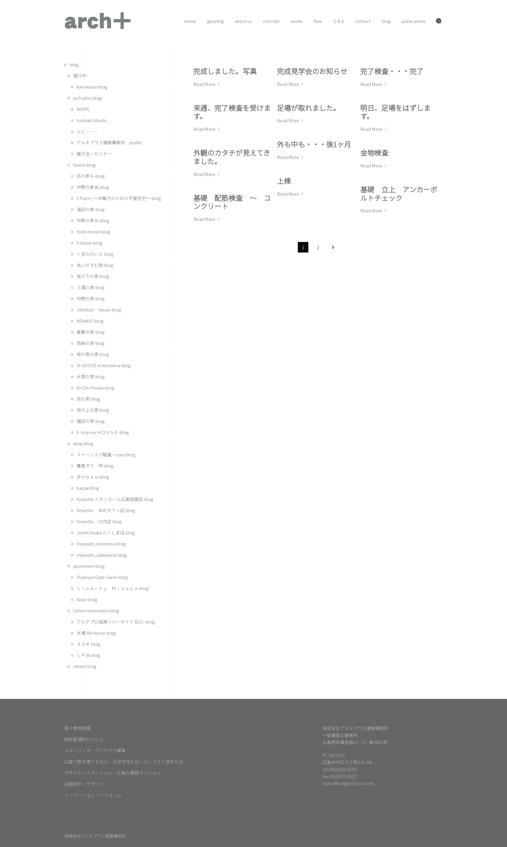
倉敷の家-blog (90, 332)
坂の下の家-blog (93, 276)
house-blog (84, 165)
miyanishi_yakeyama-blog (101, 555)
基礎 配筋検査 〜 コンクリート (232, 201)
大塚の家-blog (90, 376)
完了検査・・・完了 (392, 71)
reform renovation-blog (96, 610)
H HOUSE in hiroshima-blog (104, 365)
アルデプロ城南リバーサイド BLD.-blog (116, 622)
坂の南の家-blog (93, 354)
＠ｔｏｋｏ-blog (93, 477)
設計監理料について (84, 739)
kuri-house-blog (92, 87)
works (296, 21)
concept (271, 21)
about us (243, 21)
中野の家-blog (90, 298)
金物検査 (374, 152)
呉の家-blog (88, 399)
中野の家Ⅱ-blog (93, 220)
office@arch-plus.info (353, 783)
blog (386, 21)
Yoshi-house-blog (93, 231)
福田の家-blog (90, 421)
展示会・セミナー (94, 153)
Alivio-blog (87, 599)
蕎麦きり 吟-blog (95, 466)
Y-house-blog (89, 243)
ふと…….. (87, 131)
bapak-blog (88, 488)
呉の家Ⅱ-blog (90, 176)
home (190, 21)
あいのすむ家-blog (95, 265)
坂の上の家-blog (93, 410)
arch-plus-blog (87, 98)
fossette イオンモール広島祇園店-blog (115, 499)
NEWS (83, 109)
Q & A (338, 21)
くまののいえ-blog (95, 254)
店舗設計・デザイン (84, 784)
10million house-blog (99, 309)
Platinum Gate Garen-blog (102, 577)
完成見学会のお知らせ (312, 71)
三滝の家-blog (90, 287)
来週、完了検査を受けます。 (232, 111)
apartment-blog (88, 566)
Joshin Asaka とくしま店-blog (106, 532)
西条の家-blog (90, 343)
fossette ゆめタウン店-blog (106, 510)
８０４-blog (88, 644)
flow (318, 21)
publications (414, 21)
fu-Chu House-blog (95, 387)
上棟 (284, 180)
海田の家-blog (90, 209)
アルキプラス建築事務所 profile (109, 142)
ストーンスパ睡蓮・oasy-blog (106, 454)
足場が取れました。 (308, 107)
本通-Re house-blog (96, 633)
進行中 (79, 75)
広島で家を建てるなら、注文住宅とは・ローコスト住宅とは (123, 761)
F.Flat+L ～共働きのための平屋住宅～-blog (119, 198)
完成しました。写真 (225, 71)
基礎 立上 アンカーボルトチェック (398, 193)
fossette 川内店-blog (99, 521)
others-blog (84, 666)
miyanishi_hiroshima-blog (101, 544)
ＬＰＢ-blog (88, 655)
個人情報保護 (77, 728)
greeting (215, 21)
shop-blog (83, 443)
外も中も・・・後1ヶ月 (314, 144)
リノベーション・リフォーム (92, 795)
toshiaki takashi (91, 120)
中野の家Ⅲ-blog (93, 187)
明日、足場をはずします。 (395, 111)
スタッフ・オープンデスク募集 (95, 750)
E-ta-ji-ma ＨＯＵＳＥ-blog (103, 432)
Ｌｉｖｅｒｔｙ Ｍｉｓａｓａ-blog (112, 588)
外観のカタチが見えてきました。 (231, 156)
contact (363, 21)
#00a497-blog (90, 321)
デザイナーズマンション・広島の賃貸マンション (112, 773)
